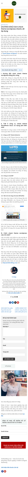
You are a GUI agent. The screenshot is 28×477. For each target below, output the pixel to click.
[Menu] (2, 3)
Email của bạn (4, 431)
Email (4, 345)
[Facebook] (11, 297)
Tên (4, 339)
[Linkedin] (13, 297)
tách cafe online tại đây (14, 293)
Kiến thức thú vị (4, 24)
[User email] (17, 297)
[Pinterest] (15, 297)
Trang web (6, 352)
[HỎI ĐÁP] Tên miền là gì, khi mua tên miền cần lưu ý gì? (7, 309)
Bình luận (6, 326)
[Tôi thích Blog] (14, 3)
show (20, 70)
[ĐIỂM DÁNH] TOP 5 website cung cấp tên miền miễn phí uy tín (21, 309)
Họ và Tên (3, 425)
